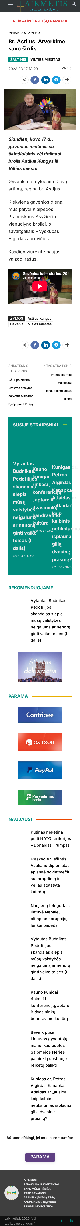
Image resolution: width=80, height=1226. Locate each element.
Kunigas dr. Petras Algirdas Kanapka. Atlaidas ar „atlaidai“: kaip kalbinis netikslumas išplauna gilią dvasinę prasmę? (51, 1099)
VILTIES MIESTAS (45, 59)
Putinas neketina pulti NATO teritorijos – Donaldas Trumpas (51, 839)
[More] (66, 80)
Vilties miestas (40, 324)
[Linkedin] (45, 80)
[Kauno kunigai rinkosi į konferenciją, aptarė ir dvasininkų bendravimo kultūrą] (47, 448)
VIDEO (35, 32)
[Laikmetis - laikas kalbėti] (42, 6)
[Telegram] (56, 80)
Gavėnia (17, 324)
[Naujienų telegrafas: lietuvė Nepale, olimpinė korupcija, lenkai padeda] (17, 910)
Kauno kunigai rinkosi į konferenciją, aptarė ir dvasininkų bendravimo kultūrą (50, 1005)
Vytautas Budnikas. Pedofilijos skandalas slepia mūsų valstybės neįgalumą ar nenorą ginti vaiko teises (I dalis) (50, 620)
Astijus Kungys (39, 318)
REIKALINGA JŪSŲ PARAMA (40, 21)
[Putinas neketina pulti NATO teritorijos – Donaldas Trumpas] (17, 836)
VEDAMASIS (17, 32)
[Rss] (72, 1221)
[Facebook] (34, 80)
